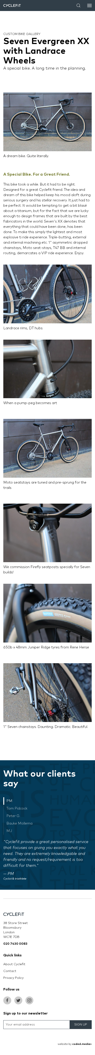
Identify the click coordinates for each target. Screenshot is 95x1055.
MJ (9, 831)
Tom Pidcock (16, 808)
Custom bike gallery (21, 34)
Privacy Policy (13, 978)
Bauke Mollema (19, 823)
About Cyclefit (14, 964)
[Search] (78, 5)
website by (75, 1044)
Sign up (80, 1024)
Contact (9, 971)
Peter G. (13, 816)
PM (9, 801)
